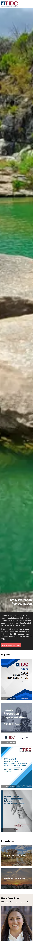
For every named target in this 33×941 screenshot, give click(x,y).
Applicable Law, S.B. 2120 (10, 645)
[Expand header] (30, 4)
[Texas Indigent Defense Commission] (9, 4)
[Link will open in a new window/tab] (16, 723)
